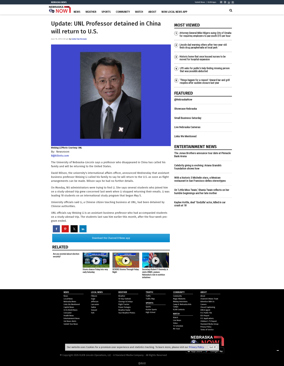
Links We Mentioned (185, 136)
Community (123, 11)
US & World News (71, 310)
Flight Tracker (123, 304)
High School (150, 312)
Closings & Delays (125, 302)
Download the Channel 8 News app (111, 238)
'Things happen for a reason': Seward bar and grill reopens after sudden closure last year (205, 81)
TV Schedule (178, 326)
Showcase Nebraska (185, 108)
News (77, 11)
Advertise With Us (207, 302)
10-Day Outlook (124, 299)
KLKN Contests (179, 310)
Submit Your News (71, 324)
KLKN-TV (60, 9)
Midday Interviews (180, 302)
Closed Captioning (207, 307)
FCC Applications (207, 318)
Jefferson (94, 302)
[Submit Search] (230, 10)
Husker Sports (151, 310)
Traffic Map (150, 299)
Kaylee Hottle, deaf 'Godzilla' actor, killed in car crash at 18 (200, 204)
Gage (93, 299)
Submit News (200, 2)
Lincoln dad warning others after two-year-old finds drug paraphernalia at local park (203, 46)
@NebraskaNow (183, 99)
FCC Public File (206, 313)
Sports (106, 11)
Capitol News (69, 307)
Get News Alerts (70, 321)
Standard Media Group (209, 324)
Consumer (68, 313)
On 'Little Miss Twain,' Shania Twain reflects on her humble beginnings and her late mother (201, 191)
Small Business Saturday (187, 118)
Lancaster (95, 304)
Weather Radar (124, 310)
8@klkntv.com (60, 155)
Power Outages (124, 307)
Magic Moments (179, 299)
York (92, 313)
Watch (139, 11)
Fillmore (94, 296)
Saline (93, 307)
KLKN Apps (212, 2)
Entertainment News (72, 318)
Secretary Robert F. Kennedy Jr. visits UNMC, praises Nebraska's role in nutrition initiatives (155, 273)
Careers (203, 304)
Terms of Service (207, 330)
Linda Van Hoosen (79, 39)
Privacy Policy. (196, 347)
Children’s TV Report (208, 321)
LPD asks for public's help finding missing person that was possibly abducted (205, 70)
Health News (69, 316)
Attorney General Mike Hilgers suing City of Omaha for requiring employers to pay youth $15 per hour (205, 34)
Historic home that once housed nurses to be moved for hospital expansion (203, 58)
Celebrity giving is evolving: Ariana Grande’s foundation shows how (197, 167)
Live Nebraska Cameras (187, 127)
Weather (90, 11)
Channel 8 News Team (209, 299)
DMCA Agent (205, 310)
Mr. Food (176, 329)
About (152, 11)
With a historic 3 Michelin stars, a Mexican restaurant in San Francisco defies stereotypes (200, 179)
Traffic (148, 296)
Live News (177, 320)
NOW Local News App (174, 11)
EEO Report (204, 316)
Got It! (212, 347)
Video (175, 323)
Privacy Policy (205, 327)
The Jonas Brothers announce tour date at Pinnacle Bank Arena (202, 154)
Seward (94, 310)
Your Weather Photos (126, 313)
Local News (68, 299)
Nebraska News (70, 302)
